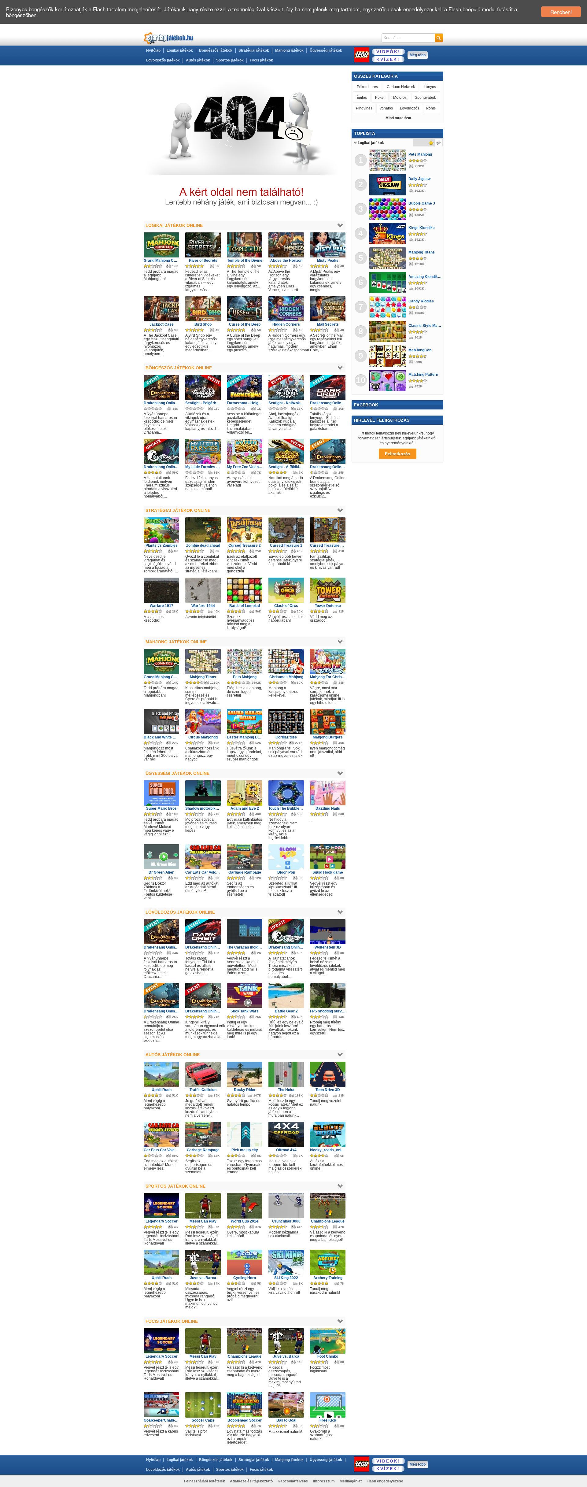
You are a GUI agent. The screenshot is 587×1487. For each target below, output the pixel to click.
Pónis (431, 108)
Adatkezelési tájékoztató (251, 1481)
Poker (380, 97)
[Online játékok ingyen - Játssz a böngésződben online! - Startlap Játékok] (169, 38)
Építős (361, 97)
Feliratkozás (397, 453)
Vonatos (386, 108)
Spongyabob (425, 97)
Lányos (430, 87)
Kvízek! (388, 59)
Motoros (400, 97)
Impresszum (324, 1481)
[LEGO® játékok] (362, 55)
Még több (418, 55)
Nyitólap (153, 50)
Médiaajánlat (351, 1481)
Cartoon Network (401, 87)
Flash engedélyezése (385, 1481)
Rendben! (561, 12)
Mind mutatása (398, 118)
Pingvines (364, 108)
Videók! (388, 51)
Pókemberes (367, 87)
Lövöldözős (409, 108)
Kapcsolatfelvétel (293, 1481)
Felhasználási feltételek (204, 1481)
